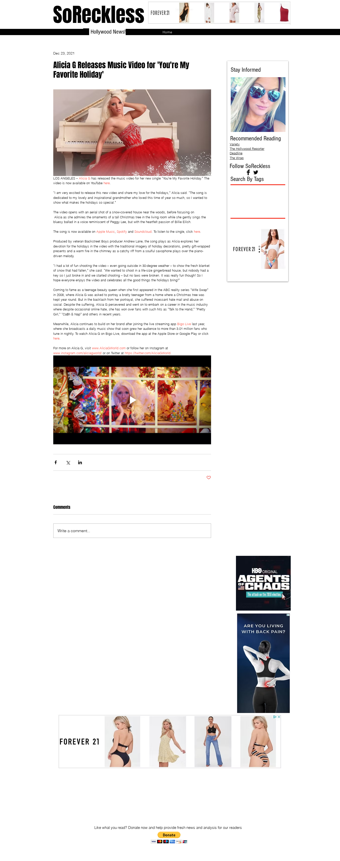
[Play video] (132, 399)
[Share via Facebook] (55, 462)
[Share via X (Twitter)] (67, 462)
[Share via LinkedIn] (80, 462)
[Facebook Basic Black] (248, 172)
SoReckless (98, 14)
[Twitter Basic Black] (256, 172)
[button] (169, 837)
